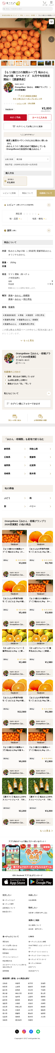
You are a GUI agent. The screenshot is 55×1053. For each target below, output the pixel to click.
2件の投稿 (31, 103)
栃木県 (5, 990)
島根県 (43, 1007)
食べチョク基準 (8, 904)
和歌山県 (18, 1007)
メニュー (51, 5)
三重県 (43, 1000)
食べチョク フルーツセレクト (39, 955)
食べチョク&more (35, 963)
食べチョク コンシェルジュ (38, 952)
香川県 (5, 1013)
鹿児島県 (18, 1020)
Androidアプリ (34, 971)
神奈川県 (18, 993)
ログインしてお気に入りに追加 (29, 126)
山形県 (17, 987)
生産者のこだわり (12, 372)
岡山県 (5, 1010)
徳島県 (43, 1010)
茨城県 (43, 987)
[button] (27, 212)
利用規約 (6, 953)
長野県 (43, 997)
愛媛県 (11, 307)
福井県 (17, 997)
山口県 (30, 1010)
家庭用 (30, 315)
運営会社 (6, 942)
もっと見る (28, 340)
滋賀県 (5, 1003)
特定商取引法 (7, 961)
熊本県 (30, 1017)
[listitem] (15, 449)
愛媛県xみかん (10, 324)
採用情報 (6, 971)
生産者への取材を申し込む (38, 913)
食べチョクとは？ (9, 900)
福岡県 (43, 1013)
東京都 (5, 993)
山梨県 (30, 997)
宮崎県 (5, 1020)
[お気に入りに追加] (51, 21)
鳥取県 (30, 1007)
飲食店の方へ (7, 912)
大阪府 (30, 1003)
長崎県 (17, 1017)
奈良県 (5, 1007)
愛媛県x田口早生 (27, 324)
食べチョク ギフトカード (37, 959)
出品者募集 (32, 900)
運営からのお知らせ (10, 949)
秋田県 (5, 987)
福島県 (30, 987)
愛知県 (30, 1000)
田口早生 (27, 299)
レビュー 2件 (21, 103)
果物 (10, 295)
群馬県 (17, 990)
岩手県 (30, 983)
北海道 (5, 983)
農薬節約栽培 (10, 315)
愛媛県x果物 (10, 320)
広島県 (17, 1010)
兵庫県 (43, 1003)
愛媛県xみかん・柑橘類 (28, 320)
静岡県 (17, 1000)
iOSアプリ (32, 967)
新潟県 (30, 993)
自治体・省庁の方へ (36, 929)
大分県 (43, 1017)
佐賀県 (5, 1017)
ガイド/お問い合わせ (10, 945)
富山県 (43, 993)
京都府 (17, 1003)
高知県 (30, 1013)
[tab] (9, 193)
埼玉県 (30, 990)
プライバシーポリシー (10, 957)
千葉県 (43, 990)
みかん (18, 299)
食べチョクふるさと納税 (37, 942)
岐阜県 (5, 1000)
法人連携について (35, 925)
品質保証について (9, 908)
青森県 (17, 983)
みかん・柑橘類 (22, 295)
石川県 (5, 997)
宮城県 (43, 983)
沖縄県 (30, 1020)
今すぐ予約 (15, 117)
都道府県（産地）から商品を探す (16, 978)
